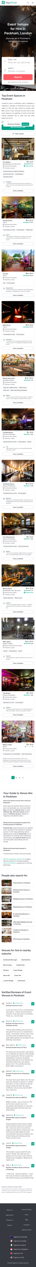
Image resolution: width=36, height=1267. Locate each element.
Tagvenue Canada (19, 1241)
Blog (26, 1219)
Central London (14, 88)
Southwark (21, 980)
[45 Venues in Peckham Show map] (18, 122)
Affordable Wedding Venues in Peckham (22, 923)
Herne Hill (6, 975)
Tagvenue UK (18, 1253)
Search (18, 77)
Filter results (19, 134)
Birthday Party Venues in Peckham (21, 891)
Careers (9, 1225)
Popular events (26, 1230)
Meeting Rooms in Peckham (22, 907)
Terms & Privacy (27, 1209)
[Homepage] (9, 3)
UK (3, 88)
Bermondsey (7, 965)
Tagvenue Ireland (19, 1245)
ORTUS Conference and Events (13, 859)
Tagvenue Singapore (20, 1249)
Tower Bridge (17, 970)
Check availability (18, 190)
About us (9, 1210)
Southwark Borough (10, 960)
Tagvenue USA (18, 1257)
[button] (28, 2)
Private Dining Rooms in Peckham (21, 915)
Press (26, 1214)
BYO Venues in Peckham (21, 939)
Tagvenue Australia (20, 1237)
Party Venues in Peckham (21, 883)
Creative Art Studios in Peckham (20, 931)
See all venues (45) (18, 127)
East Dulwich (25, 960)
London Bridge (8, 980)
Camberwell (20, 965)
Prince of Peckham (9, 863)
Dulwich (6, 970)
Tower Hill (17, 975)
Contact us (9, 1220)
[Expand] (33, 3)
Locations (27, 1224)
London (7, 88)
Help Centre (9, 1215)
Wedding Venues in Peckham (23, 899)
